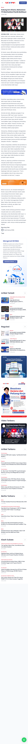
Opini (2, 514)
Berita (2, 7)
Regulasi (11, 330)
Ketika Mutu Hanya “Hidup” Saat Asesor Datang (12, 516)
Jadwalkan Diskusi (9, 261)
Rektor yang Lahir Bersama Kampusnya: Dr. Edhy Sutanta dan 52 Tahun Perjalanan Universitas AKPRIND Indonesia (12, 488)
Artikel (11, 297)
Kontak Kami (23, 2)
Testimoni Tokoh (10, 575)
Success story (20, 543)
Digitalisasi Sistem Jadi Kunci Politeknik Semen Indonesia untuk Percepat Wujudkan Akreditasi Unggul (12, 555)
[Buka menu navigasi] (2, 2)
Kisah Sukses (3, 559)
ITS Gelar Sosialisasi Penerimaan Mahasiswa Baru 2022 (14, 501)
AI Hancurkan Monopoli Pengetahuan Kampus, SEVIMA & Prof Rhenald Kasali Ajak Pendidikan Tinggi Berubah (14, 524)
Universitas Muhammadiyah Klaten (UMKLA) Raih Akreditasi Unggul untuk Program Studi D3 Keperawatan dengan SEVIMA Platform (13, 563)
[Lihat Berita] (5, 300)
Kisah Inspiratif (17, 506)
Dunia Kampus (19, 297)
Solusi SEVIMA (14, 543)
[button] (24, 739)
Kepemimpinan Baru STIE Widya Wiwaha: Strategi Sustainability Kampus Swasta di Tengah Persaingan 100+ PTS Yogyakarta (13, 480)
